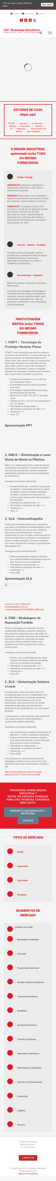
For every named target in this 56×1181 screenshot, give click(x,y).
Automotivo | (39, 123)
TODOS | (13, 123)
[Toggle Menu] (50, 33)
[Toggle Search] (41, 32)
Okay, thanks (47, 5)
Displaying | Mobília (31, 126)
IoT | (13, 128)
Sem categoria (33, 131)
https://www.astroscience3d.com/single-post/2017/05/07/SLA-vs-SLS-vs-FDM (23, 773)
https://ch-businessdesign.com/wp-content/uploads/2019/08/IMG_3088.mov (24, 607)
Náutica (12, 126)
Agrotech (24, 123)
